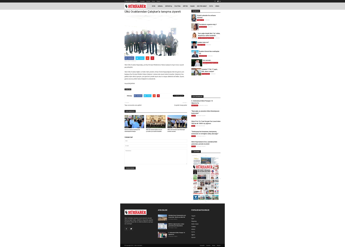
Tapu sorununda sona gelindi (133, 105)
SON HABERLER (130, 111)
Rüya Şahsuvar (203, 26)
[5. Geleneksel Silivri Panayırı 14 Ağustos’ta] (162, 235)
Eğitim (193, 126)
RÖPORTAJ (168, 6)
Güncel (126, 127)
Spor (192, 218)
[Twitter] (218, 1)
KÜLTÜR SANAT (202, 6)
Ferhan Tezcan (201, 44)
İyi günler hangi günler (180, 105)
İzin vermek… (207, 60)
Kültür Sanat (195, 105)
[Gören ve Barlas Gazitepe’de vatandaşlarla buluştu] (134, 121)
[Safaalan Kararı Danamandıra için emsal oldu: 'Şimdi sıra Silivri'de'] (162, 218)
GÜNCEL (160, 6)
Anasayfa (142, 1)
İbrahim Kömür (203, 56)
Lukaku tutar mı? (203, 42)
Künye (153, 1)
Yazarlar (148, 1)
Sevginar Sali (200, 20)
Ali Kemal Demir (205, 73)
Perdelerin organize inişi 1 (208, 24)
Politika (193, 226)
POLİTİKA (177, 6)
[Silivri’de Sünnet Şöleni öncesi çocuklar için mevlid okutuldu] (156, 121)
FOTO (211, 6)
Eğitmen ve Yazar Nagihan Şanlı (210, 62)
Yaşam (193, 216)
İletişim (158, 1)
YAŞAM (192, 6)
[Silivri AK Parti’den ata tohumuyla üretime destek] (177, 121)
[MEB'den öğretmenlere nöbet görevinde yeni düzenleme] (162, 226)
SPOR (153, 6)
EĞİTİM (185, 6)
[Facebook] (215, 1)
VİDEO (217, 6)
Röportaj (193, 221)
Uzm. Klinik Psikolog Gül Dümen (205, 38)
